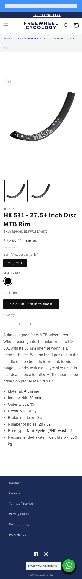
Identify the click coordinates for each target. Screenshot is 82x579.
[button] (6, 25)
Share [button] (13, 292)
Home (6, 38)
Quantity (9, 315)
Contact (15, 483)
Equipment (19, 38)
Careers (14, 493)
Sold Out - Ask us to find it (31, 304)
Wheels (33, 38)
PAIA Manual (18, 535)
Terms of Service (21, 503)
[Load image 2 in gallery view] (41, 190)
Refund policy (19, 524)
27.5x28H (15, 263)
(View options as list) (24, 254)
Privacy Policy (19, 514)
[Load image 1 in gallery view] (16, 190)
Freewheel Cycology (44, 575)
